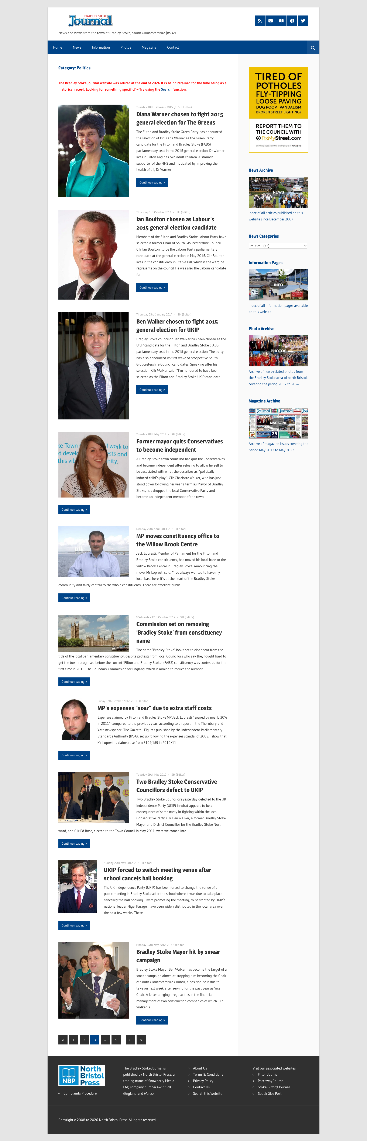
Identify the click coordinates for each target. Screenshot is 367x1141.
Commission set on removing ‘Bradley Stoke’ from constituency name (179, 632)
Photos (126, 47)
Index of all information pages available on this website (278, 308)
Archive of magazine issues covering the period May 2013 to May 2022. (278, 446)
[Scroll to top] (360, 1134)
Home (57, 47)
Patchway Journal (271, 1080)
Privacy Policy (203, 1080)
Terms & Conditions (208, 1074)
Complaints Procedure (80, 1093)
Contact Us (201, 1087)
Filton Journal (268, 1074)
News (77, 47)
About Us (200, 1068)
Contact (173, 47)
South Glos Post (270, 1093)
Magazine (149, 47)
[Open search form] (313, 47)
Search (166, 89)
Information (101, 47)
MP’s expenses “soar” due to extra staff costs (154, 708)
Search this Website (207, 1093)
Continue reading (151, 182)
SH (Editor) (185, 107)
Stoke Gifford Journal (274, 1087)
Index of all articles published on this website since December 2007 (276, 215)
